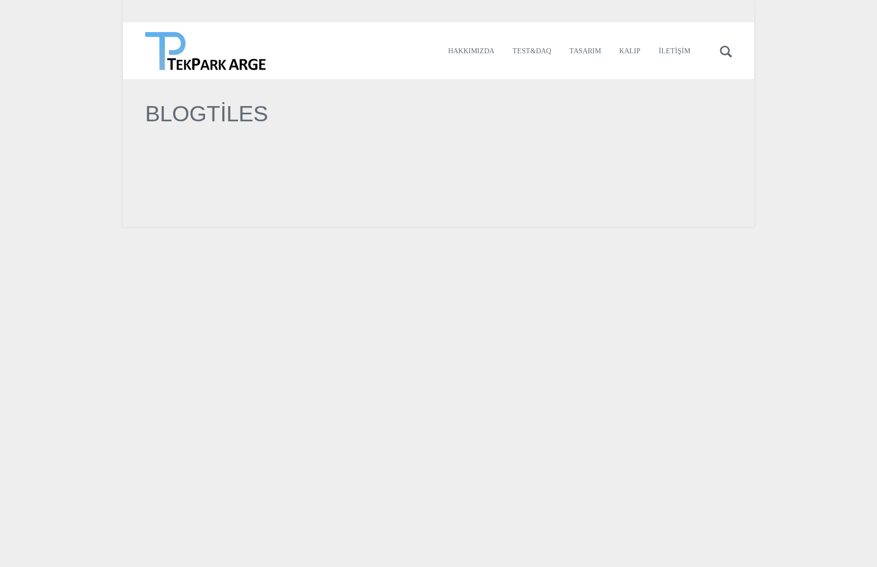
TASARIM (585, 51)
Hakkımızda (471, 51)
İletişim (674, 51)
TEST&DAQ (532, 51)
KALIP (629, 51)
